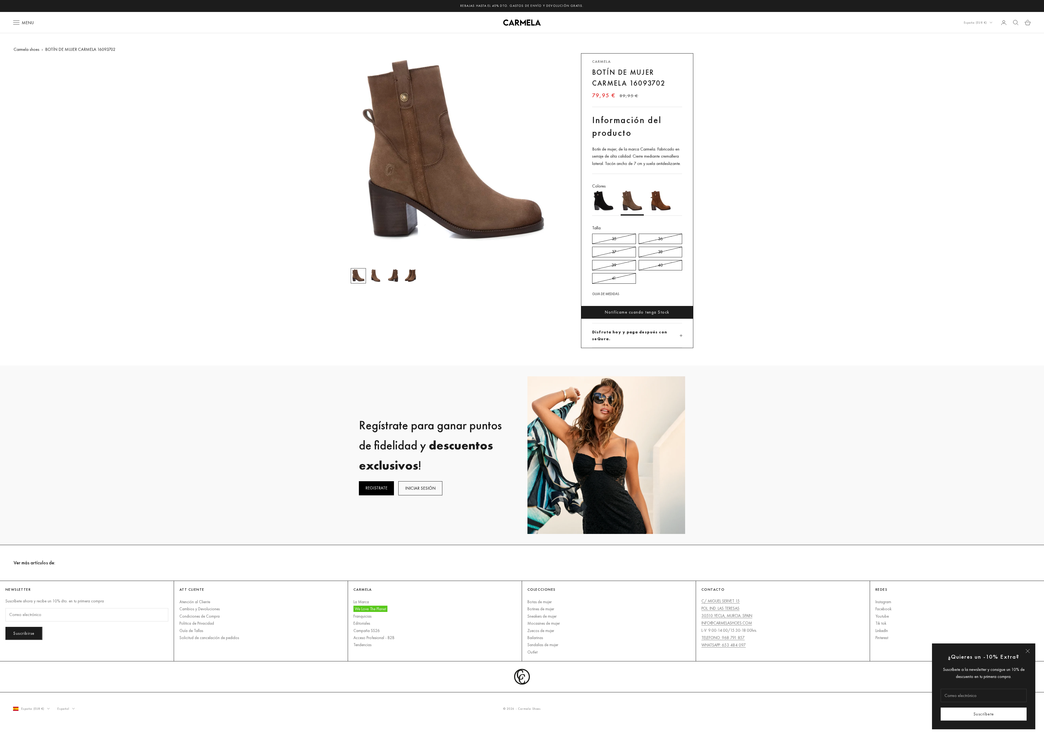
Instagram (883, 601)
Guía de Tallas (191, 630)
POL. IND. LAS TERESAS (720, 608)
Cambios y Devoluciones (199, 608)
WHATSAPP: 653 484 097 (723, 645)
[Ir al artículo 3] (393, 275)
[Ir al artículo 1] (358, 275)
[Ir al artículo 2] (375, 275)
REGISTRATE (376, 488)
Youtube (882, 616)
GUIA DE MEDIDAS (605, 294)
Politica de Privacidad (196, 623)
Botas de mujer (539, 601)
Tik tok (880, 623)
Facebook (883, 608)
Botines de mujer (540, 608)
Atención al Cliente (194, 601)
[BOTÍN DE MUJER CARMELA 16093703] (660, 202)
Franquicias (362, 616)
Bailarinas (535, 637)
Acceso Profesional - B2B (373, 637)
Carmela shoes (26, 49)
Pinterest (881, 637)
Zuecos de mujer (540, 630)
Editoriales (361, 623)
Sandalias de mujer (542, 644)
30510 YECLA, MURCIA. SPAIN (726, 615)
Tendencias (362, 644)
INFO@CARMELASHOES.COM (726, 623)
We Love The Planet (370, 608)
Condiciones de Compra (199, 616)
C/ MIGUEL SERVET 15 (720, 600)
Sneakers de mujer (542, 616)
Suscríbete (984, 714)
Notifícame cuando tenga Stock (637, 312)
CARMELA (601, 61)
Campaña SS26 (366, 630)
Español (63, 709)
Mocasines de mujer (543, 623)
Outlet (532, 652)
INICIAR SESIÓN (420, 488)
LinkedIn (881, 630)
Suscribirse (24, 633)
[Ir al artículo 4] (410, 275)
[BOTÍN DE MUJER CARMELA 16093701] (603, 202)
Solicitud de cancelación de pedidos (209, 637)
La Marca (361, 601)
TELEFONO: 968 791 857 (723, 637)
